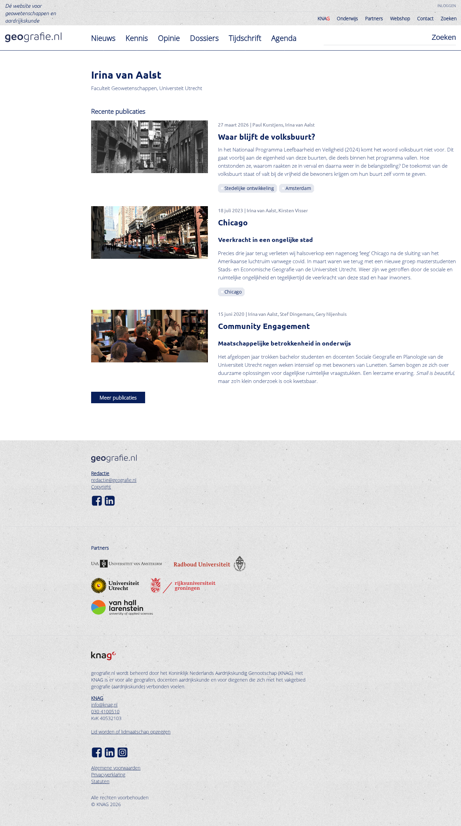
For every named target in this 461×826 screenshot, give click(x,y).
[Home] (33, 37)
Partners (374, 18)
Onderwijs (347, 18)
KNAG (97, 698)
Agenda (284, 38)
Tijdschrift (245, 38)
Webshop (400, 18)
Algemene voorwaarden (115, 768)
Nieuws (103, 38)
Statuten (100, 781)
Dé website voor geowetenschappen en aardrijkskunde (30, 13)
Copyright (101, 487)
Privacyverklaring (108, 774)
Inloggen (446, 5)
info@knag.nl (104, 704)
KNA (324, 18)
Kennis (137, 38)
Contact (425, 18)
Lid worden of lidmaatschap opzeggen (130, 731)
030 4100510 (105, 711)
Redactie (100, 473)
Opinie (169, 38)
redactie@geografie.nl (113, 480)
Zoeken (449, 18)
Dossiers (204, 38)
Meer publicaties (118, 397)
